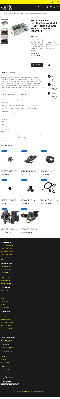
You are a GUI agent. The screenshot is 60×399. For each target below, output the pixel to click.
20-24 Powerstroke (6, 283)
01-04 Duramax (4, 290)
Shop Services (6, 362)
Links (46, 2)
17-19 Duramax (4, 304)
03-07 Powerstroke (5, 272)
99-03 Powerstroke (6, 269)
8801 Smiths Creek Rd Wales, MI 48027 (7, 341)
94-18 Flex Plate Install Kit (7, 328)
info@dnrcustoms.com (8, 347)
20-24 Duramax (5, 307)
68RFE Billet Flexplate (6, 325)
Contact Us (5, 356)
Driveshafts (3, 317)
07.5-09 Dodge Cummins (7, 254)
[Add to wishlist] (45, 65)
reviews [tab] (12, 72)
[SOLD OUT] (17, 152)
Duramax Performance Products (47, 170)
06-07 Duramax (5, 296)
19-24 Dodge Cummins (6, 260)
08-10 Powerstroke (5, 275)
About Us (4, 354)
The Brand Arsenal (38, 391)
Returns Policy (5, 369)
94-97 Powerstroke (6, 266)
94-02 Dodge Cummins (7, 245)
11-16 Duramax (4, 301)
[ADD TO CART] (36, 152)
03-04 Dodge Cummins (7, 248)
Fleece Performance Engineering (8, 228)
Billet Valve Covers (5, 319)
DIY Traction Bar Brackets (7, 322)
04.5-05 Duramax (5, 293)
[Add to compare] (49, 65)
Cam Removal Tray (5, 314)
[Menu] (1, 7)
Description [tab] (4, 72)
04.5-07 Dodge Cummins (7, 251)
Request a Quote (6, 359)
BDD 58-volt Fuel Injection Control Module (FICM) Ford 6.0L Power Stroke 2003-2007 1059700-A (44, 26)
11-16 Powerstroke (5, 278)
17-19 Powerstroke (5, 280)
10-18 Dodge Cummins (6, 257)
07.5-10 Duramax (5, 299)
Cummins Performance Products (8, 170)
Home (1, 13)
